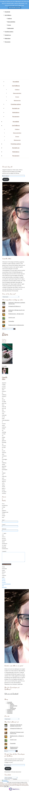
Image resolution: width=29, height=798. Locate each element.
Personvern (7, 41)
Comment (4, 551)
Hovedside (7, 11)
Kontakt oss (8, 35)
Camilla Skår (4, 378)
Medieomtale (10, 28)
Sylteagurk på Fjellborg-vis (14, 306)
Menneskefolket (11, 21)
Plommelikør (11, 321)
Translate (15, 779)
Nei (7, 786)
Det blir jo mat (11, 317)
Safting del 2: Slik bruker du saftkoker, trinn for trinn (16, 725)
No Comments (4, 341)
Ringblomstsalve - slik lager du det (16, 313)
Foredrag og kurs (9, 31)
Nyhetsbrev (7, 38)
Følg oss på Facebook (11, 694)
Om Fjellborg (8, 15)
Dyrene (9, 25)
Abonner (6, 179)
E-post (4, 524)
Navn (3, 520)
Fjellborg (9, 18)
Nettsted (4, 528)
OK (5, 786)
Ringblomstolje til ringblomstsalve (16, 325)
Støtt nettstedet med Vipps (14, 7)
